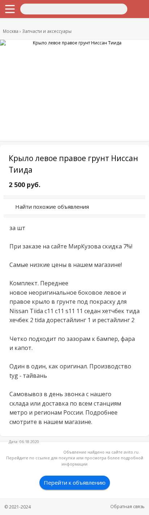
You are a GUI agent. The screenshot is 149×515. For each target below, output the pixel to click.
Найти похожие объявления (52, 206)
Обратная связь (127, 506)
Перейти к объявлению (75, 482)
